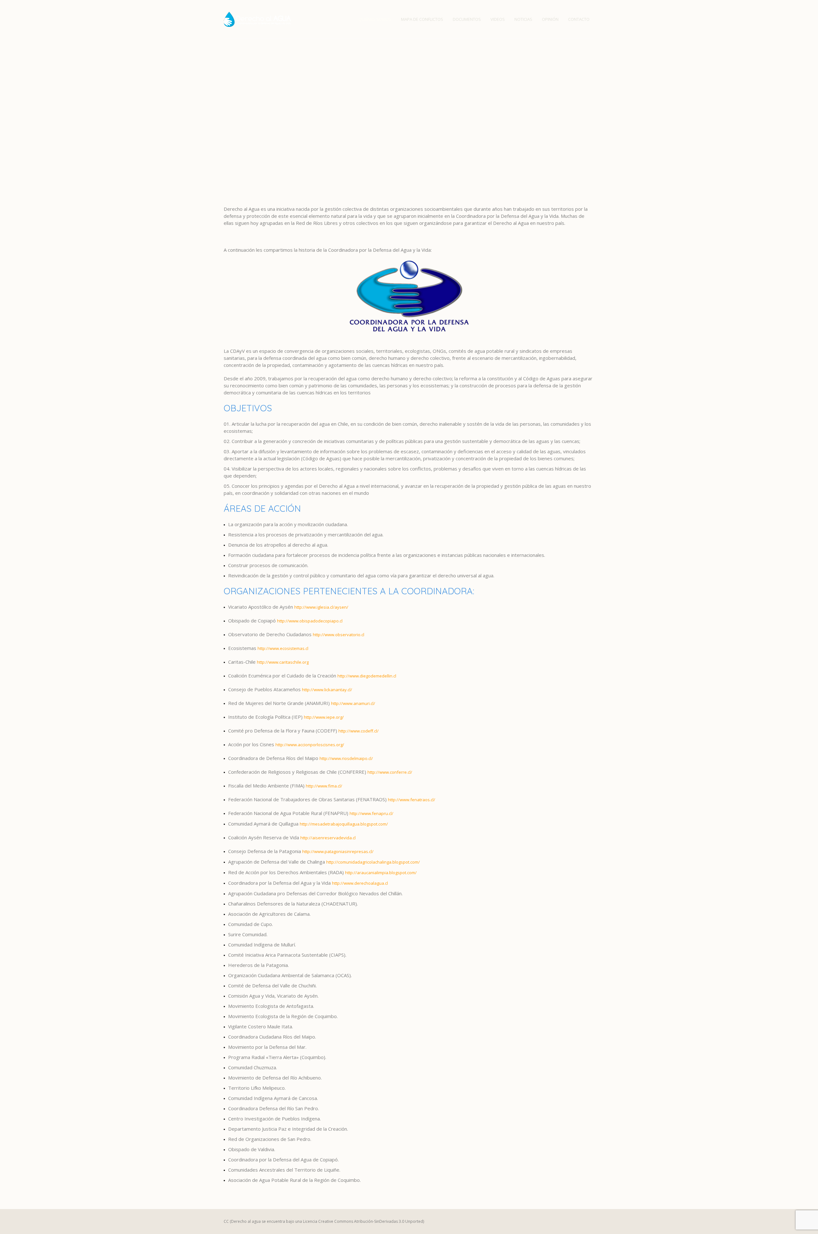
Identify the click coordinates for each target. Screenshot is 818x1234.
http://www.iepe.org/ (324, 717)
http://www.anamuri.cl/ (353, 703)
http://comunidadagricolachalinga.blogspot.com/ (373, 862)
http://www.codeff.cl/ (358, 731)
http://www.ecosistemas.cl (283, 648)
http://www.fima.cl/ (324, 786)
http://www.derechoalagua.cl (360, 883)
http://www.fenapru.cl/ (371, 813)
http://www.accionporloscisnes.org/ (309, 745)
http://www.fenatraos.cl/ (411, 800)
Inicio (388, 116)
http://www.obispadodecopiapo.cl (310, 621)
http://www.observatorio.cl (338, 634)
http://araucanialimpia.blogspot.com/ (381, 872)
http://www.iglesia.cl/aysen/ (321, 607)
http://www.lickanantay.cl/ (327, 689)
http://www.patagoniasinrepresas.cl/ (338, 851)
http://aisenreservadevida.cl (328, 838)
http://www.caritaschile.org (283, 662)
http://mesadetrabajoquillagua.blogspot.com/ (344, 824)
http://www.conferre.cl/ (389, 772)
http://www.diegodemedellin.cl (366, 676)
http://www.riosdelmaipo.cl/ (346, 758)
